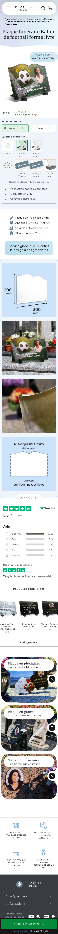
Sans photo (44, 128)
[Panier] (50, 8)
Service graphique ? (29, 248)
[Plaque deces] (23, 8)
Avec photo (17, 128)
